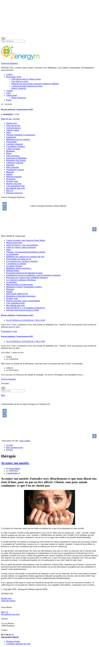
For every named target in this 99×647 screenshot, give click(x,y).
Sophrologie (11, 137)
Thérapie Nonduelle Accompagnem (20, 135)
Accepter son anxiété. (15, 463)
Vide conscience (12, 156)
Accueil (9, 445)
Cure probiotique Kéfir (15, 186)
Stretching (10, 165)
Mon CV (10, 190)
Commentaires (12, 473)
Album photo (11, 95)
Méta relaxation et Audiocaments (19, 284)
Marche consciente (13, 183)
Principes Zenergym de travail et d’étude (22, 310)
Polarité (9, 174)
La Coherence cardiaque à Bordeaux (21, 280)
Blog (3, 395)
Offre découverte (13, 125)
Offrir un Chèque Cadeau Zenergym (21, 247)
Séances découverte (14, 243)
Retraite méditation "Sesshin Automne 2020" (17, 109)
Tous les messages (8, 379)
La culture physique (14, 266)
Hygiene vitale (12, 181)
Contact (9, 74)
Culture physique (13, 149)
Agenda (9, 91)
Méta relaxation (12, 167)
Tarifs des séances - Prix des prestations (22, 245)
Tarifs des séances (13, 128)
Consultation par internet (16, 263)
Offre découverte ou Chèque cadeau (26, 79)
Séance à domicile (18, 88)
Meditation (10, 151)
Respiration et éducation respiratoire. (21, 296)
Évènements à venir (9, 331)
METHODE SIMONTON (17, 294)
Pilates (8, 153)
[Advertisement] (49, 19)
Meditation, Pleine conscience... (19, 268)
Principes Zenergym (14, 193)
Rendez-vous (11, 123)
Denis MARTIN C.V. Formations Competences (25, 308)
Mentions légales (13, 641)
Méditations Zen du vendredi (18, 139)
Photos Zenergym (18, 98)
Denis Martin (14, 468)
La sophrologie (12, 254)
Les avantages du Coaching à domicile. (22, 261)
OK (3, 38)
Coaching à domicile (14, 144)
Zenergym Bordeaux (9, 63)
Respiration (10, 179)
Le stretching (11, 282)
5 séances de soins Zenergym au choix (27, 86)
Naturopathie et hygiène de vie (18, 259)
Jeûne (8, 132)
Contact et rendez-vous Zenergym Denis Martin (25, 240)
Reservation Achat (13, 77)
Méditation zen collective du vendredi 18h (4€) (25, 256)
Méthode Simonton (14, 176)
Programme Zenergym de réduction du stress (24, 273)
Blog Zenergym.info (14, 447)
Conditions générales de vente (18, 644)
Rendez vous (6, 598)
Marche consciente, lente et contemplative (23, 301)
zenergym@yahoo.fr (10, 637)
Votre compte (24, 441)
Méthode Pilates (12, 270)
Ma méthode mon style (15, 188)
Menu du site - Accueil (10, 119)
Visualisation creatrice (15, 170)
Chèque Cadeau (12, 130)
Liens (8, 93)
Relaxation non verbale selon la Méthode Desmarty (27, 277)
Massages (10, 172)
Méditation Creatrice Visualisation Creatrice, (24, 287)
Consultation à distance (15, 146)
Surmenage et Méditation (16, 158)
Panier (8, 100)
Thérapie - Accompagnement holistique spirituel (25, 252)
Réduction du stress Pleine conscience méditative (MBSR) (35, 84)
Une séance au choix (19, 81)
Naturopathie (11, 142)
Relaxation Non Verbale (16, 160)
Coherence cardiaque (14, 163)
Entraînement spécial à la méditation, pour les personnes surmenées (33, 275)
